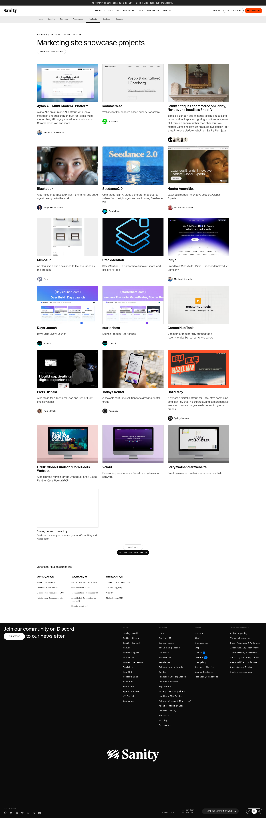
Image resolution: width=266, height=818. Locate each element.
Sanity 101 (165, 638)
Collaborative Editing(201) (85, 582)
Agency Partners (204, 672)
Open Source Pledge (241, 667)
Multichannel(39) (80, 606)
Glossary (164, 715)
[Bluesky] (22, 812)
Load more (133, 547)
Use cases (128, 701)
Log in (216, 10)
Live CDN (128, 681)
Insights (128, 667)
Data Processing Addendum (245, 643)
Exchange (42, 34)
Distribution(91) (114, 598)
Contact (199, 633)
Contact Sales (234, 10)
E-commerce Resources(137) (50, 593)
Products (100, 10)
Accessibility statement (244, 647)
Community (120, 19)
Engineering (201, 643)
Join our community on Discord (39, 629)
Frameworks (165, 657)
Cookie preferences (241, 672)
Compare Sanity (167, 710)
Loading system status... (221, 811)
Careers (199, 657)
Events (198, 652)
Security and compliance (244, 657)
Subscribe (14, 636)
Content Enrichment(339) (118, 582)
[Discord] (39, 812)
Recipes (106, 19)
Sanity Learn (166, 643)
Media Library (131, 638)
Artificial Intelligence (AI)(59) (83, 599)
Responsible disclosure (243, 662)
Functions (128, 686)
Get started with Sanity (133, 552)
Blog (197, 638)
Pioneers (164, 652)
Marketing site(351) (47, 582)
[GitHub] (5, 812)
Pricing (167, 10)
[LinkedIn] (16, 812)
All (41, 19)
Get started (253, 10)
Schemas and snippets (171, 667)
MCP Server (129, 657)
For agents (165, 725)
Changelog (200, 662)
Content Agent (131, 652)
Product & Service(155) (49, 587)
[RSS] (33, 812)
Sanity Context (131, 643)
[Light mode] (249, 811)
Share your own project (51, 51)
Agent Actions (131, 691)
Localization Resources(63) (85, 593)
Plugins (64, 19)
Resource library (169, 681)
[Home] (10, 10)
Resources (128, 10)
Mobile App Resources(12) (50, 598)
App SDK (127, 672)
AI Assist (128, 696)
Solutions (113, 10)
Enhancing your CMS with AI (175, 701)
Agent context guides (171, 705)
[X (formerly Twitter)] (28, 812)
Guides (51, 19)
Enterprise (153, 10)
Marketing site (72, 34)
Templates (78, 19)
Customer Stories (204, 667)
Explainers (165, 686)
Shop (197, 647)
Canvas (127, 647)
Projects (93, 19)
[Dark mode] (259, 811)
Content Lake (130, 676)
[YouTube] (11, 812)
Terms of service (240, 638)
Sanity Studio (131, 633)
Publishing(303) (114, 587)
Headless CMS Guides (170, 696)
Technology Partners (206, 676)
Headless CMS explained (172, 676)
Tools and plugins (169, 647)
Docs (140, 10)
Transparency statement (243, 652)
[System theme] (254, 811)
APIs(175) (111, 593)
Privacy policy (239, 633)
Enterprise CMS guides (172, 691)
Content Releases (133, 662)
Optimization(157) (80, 587)
